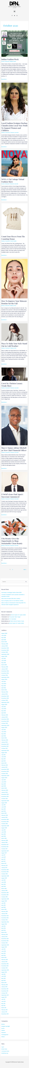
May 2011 (3, 1003)
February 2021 (4, 765)
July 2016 (3, 880)
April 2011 (3, 1005)
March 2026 (4, 641)
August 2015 (4, 901)
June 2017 (3, 857)
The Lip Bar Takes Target (14, 617)
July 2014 (3, 926)
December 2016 (5, 869)
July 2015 (3, 903)
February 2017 (4, 865)
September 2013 (5, 945)
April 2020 (3, 786)
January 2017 (4, 867)
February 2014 (4, 934)
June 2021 (3, 756)
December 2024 (5, 671)
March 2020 (4, 788)
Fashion (3, 132)
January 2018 (4, 842)
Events (2, 61)
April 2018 (3, 836)
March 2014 (4, 932)
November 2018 (4, 821)
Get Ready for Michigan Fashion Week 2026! (11, 592)
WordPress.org (4, 1053)
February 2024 (4, 692)
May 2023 (3, 710)
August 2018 (4, 828)
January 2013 (4, 961)
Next (25, 569)
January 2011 (4, 1012)
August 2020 (4, 777)
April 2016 (3, 886)
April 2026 (3, 639)
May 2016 (3, 884)
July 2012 (3, 974)
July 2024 (3, 681)
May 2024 (3, 685)
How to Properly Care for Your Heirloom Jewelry (12, 600)
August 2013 (4, 947)
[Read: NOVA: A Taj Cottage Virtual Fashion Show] (14, 163)
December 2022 (5, 719)
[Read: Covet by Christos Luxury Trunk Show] (14, 374)
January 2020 (4, 792)
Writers (3, 1036)
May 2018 (3, 834)
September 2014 (5, 922)
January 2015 (4, 913)
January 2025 (4, 669)
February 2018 (4, 840)
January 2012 (4, 986)
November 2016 (4, 871)
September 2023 (5, 702)
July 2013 (3, 949)
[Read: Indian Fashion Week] (14, 43)
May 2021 (3, 759)
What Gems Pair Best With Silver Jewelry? (10, 598)
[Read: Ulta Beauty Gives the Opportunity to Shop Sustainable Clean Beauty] (14, 527)
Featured (7, 61)
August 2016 (4, 878)
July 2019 (3, 805)
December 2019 (5, 794)
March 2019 (3, 813)
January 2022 (4, 742)
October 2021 (4, 748)
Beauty (3, 305)
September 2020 (5, 775)
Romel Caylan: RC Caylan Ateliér (18, 615)
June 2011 (3, 1001)
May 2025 (3, 662)
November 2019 (4, 796)
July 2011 (3, 999)
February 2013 (4, 959)
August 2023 (4, 704)
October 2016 (4, 874)
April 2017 (3, 861)
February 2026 (4, 644)
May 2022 (3, 733)
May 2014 (3, 928)
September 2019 (5, 800)
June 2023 (3, 708)
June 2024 (3, 683)
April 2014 (3, 930)
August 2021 (4, 752)
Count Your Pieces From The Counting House (13, 237)
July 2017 (3, 855)
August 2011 (4, 997)
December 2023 (5, 696)
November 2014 (5, 917)
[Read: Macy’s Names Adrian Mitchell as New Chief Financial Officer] (14, 425)
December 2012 (4, 963)
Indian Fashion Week (10, 59)
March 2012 (3, 982)
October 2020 (4, 773)
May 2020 (3, 784)
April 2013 (3, 955)
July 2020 (3, 779)
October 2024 (4, 675)
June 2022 (3, 731)
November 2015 (4, 894)
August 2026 (4, 633)
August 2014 (4, 924)
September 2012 (5, 970)
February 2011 (4, 1009)
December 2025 (5, 648)
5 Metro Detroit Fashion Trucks (17, 621)
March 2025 (4, 664)
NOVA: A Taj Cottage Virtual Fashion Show (12, 180)
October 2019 (4, 798)
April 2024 (3, 687)
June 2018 (3, 832)
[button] (14, 11)
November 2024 (5, 673)
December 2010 (5, 1014)
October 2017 (4, 848)
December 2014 (5, 915)
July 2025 (3, 658)
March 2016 (3, 888)
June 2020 (3, 782)
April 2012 (3, 980)
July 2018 (3, 830)
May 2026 (3, 637)
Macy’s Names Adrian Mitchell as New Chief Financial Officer (13, 449)
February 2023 (4, 715)
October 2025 (4, 652)
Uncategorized (4, 1034)
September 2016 (5, 876)
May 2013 (3, 953)
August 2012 (4, 972)
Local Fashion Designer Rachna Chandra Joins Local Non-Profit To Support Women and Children (14, 127)
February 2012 (4, 984)
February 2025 (4, 667)
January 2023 (4, 717)
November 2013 (4, 940)
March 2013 (3, 957)
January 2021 (4, 767)
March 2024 (4, 690)
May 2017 (3, 859)
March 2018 (3, 838)
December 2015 (4, 892)
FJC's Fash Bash (12, 619)
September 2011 (5, 995)
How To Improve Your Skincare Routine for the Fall (14, 302)
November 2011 (4, 991)
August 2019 (4, 802)
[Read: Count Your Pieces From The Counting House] (14, 218)
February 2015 (4, 911)
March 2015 (3, 909)
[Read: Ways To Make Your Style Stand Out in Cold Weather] (14, 332)
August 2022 (4, 727)
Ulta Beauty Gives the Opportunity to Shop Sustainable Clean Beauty (11, 541)
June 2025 (3, 660)
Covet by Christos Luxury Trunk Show (11, 384)
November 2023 (5, 698)
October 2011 (4, 993)
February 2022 (4, 740)
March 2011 (3, 1007)
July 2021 (3, 754)
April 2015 (3, 907)
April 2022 (3, 736)
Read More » (4, 79)
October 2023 (4, 700)
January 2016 (4, 890)
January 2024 (4, 694)
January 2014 (4, 936)
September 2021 (5, 750)
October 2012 (4, 968)
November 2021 (4, 746)
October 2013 (4, 943)
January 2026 (4, 646)
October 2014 (4, 920)
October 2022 (4, 723)
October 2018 (4, 823)
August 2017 (4, 853)
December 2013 (4, 938)
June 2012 (3, 976)
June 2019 (3, 807)
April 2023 (3, 713)
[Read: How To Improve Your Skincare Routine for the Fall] (14, 278)
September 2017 (5, 851)
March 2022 (4, 738)
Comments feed (5, 1051)
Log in (2, 1047)
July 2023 (3, 706)
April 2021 (3, 761)
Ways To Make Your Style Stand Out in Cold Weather (14, 344)
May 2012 (3, 978)
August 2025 (4, 656)
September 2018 (5, 825)
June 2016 (3, 882)
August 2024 (4, 679)
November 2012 (4, 966)
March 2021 (3, 763)
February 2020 (4, 790)
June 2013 (3, 951)
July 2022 (3, 729)
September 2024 (5, 677)
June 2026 (3, 635)
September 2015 (5, 899)
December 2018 (5, 819)
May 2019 (3, 809)
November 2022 (5, 721)
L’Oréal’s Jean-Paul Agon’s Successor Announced (12, 495)
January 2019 (4, 817)
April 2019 (3, 811)
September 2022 (5, 725)
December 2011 (4, 989)
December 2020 (5, 769)
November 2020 (5, 771)
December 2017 (4, 844)
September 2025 (5, 654)
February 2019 (4, 815)
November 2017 (4, 846)
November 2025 (5, 650)
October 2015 (4, 897)
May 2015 (3, 905)
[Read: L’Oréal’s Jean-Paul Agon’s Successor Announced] (14, 481)
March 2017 (3, 863)
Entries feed (4, 1049)
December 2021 (4, 744)
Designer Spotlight (5, 1026)
